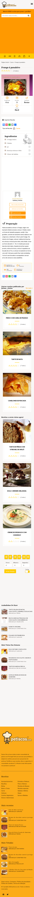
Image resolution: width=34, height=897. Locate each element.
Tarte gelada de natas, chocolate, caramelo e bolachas (20, 610)
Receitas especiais (23, 788)
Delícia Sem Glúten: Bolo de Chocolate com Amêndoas (18, 619)
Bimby (3, 786)
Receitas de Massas (23, 786)
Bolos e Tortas (5, 788)
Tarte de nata (17, 359)
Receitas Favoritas (17, 217)
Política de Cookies (6, 883)
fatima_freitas (17, 200)
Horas (8, 562)
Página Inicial (5, 62)
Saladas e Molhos (23, 791)
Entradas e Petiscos (23, 781)
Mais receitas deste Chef (17, 204)
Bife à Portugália (14, 862)
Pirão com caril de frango (17, 318)
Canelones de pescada (17, 401)
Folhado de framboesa (17, 635)
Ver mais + (29, 288)
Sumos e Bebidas (23, 795)
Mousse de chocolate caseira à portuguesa (20, 658)
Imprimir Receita (9, 120)
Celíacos (3, 793)
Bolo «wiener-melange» (17, 491)
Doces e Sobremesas (7, 798)
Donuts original (15, 626)
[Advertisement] (17, 36)
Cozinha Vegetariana (7, 795)
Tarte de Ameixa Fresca (17, 666)
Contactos (13, 881)
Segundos (25, 562)
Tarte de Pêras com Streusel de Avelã (17, 448)
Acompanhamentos (7, 781)
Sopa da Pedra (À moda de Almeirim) (17, 676)
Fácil (17, 110)
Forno (26, 102)
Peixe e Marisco (22, 784)
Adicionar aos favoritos (17, 208)
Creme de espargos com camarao (17, 533)
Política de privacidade (23, 881)
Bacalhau (4, 784)
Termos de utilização (19, 883)
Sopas (19, 793)
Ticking (27, 569)
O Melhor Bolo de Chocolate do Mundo (21, 869)
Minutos (15, 562)
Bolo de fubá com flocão (17, 649)
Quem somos (5, 881)
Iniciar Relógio (10, 571)
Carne (12, 62)
